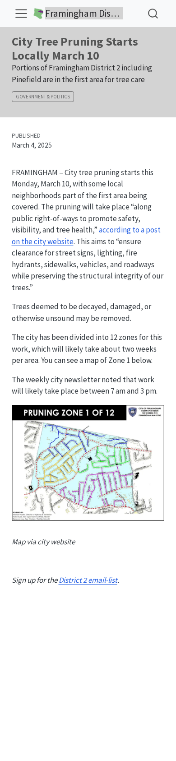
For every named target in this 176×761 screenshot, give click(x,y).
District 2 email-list (88, 580)
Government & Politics (43, 96)
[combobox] (153, 13)
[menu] (21, 13)
